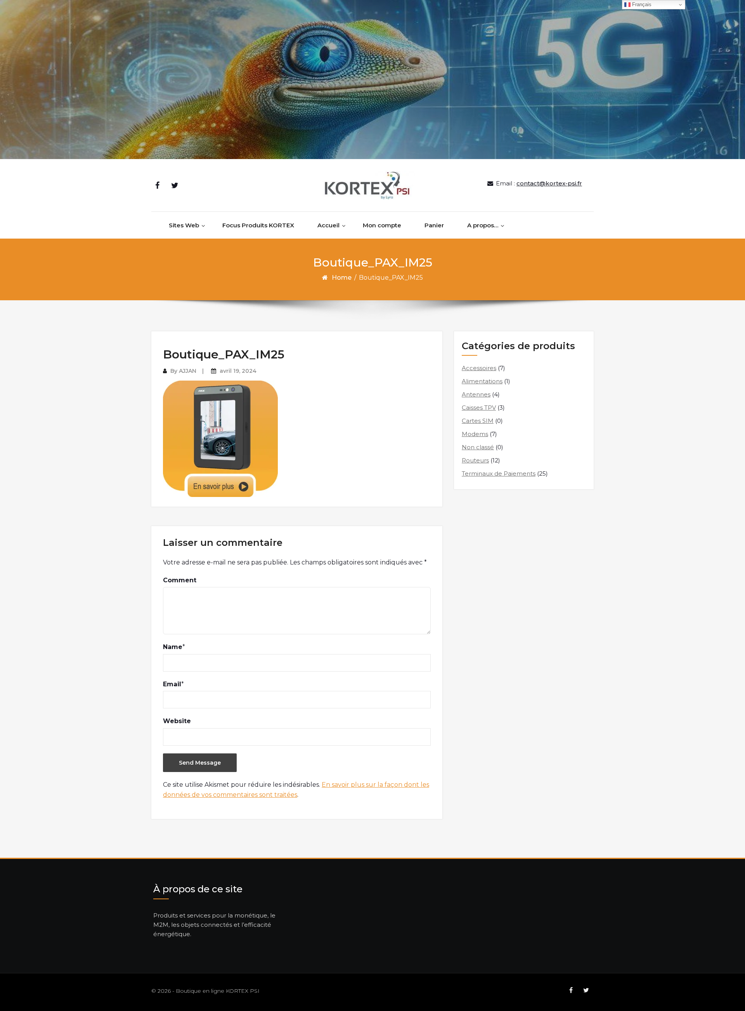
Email (172, 684)
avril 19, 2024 (238, 370)
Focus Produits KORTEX (258, 225)
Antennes (476, 394)
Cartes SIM (478, 420)
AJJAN (187, 370)
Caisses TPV (479, 407)
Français (641, 4)
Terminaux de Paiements (498, 473)
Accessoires (479, 368)
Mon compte (382, 225)
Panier (434, 225)
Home (342, 277)
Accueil (328, 225)
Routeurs (475, 460)
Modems (475, 434)
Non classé (478, 447)
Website (177, 721)
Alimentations (482, 381)
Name (172, 647)
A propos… (482, 225)
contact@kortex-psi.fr (549, 183)
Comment (179, 580)
